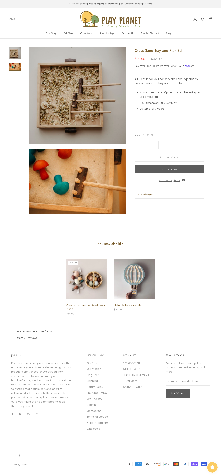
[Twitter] (148, 135)
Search (91, 405)
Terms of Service (97, 416)
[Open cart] (210, 19)
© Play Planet (20, 464)
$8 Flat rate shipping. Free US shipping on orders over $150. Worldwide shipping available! (110, 3)
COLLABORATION (133, 387)
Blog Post (93, 375)
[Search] (203, 19)
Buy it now (169, 169)
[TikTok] (37, 414)
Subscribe (178, 393)
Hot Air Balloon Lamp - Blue (128, 305)
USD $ (12, 19)
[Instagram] (20, 414)
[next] (210, 283)
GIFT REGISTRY (131, 369)
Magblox (170, 33)
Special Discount (150, 33)
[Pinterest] (152, 135)
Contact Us (94, 411)
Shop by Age (106, 33)
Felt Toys (68, 33)
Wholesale (93, 428)
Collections (86, 33)
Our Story (51, 33)
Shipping (92, 381)
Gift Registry (94, 399)
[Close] (212, 409)
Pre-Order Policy (97, 393)
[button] (169, 179)
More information (145, 194)
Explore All (127, 33)
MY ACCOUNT (131, 363)
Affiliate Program (97, 423)
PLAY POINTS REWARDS (137, 375)
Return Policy (95, 387)
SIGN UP (183, 462)
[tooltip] (183, 180)
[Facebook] (143, 135)
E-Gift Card (130, 381)
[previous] (11, 283)
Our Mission (94, 369)
